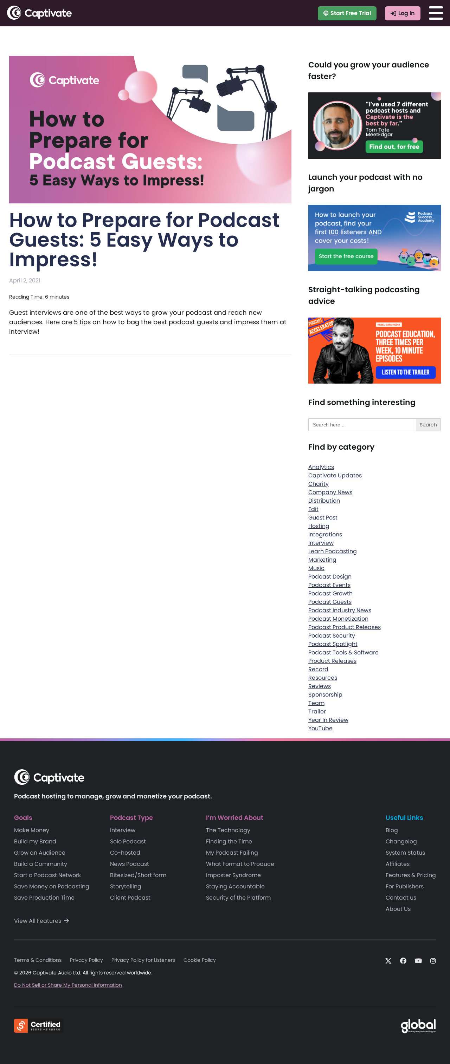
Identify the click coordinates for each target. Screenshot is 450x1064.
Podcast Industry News (339, 610)
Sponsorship (325, 695)
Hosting (318, 526)
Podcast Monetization (338, 619)
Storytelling (125, 886)
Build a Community (40, 864)
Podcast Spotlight (333, 644)
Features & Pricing (411, 875)
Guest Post (323, 518)
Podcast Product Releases (344, 627)
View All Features (38, 921)
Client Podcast (130, 898)
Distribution (324, 501)
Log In (406, 13)
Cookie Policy (200, 960)
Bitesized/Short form (138, 875)
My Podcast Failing (232, 853)
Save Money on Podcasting (51, 886)
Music (316, 568)
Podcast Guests (330, 602)
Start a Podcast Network (47, 875)
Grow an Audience (39, 853)
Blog (392, 830)
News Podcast (129, 864)
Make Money (31, 830)
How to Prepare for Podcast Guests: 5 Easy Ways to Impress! (144, 239)
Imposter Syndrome (233, 875)
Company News (330, 492)
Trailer (317, 711)
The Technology (228, 830)
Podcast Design (330, 577)
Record (318, 669)
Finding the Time (229, 841)
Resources (322, 678)
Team (316, 703)
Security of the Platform (238, 898)
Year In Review (328, 720)
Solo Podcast (128, 841)
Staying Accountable (235, 886)
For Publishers (405, 886)
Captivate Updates (335, 475)
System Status (405, 853)
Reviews (319, 686)
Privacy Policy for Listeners (143, 960)
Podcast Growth (330, 593)
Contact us (401, 898)
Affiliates (398, 864)
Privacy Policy (86, 960)
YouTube (320, 728)
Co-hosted (125, 853)
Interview (321, 543)
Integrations (325, 534)
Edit (313, 509)
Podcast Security (331, 636)
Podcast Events (329, 585)
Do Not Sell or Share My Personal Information (68, 984)
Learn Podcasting (332, 551)
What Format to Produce (240, 864)
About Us (398, 909)
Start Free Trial (350, 13)
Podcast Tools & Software (343, 652)
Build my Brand (35, 841)
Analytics (321, 467)
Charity (318, 484)
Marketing (322, 560)
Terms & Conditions (38, 960)
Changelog (401, 841)
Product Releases (332, 661)
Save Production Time (44, 898)
